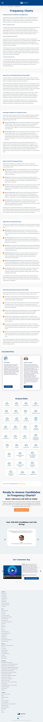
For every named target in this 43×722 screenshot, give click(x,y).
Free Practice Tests (4, 641)
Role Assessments (4, 610)
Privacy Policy (3, 708)
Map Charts (25, 438)
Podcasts (3, 690)
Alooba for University (5, 603)
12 (25, 547)
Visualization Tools (22, 474)
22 (20, 549)
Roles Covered (4, 656)
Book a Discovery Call (21, 510)
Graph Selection (15, 429)
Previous (4, 539)
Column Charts (16, 413)
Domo (36, 420)
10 (22, 547)
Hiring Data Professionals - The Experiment (9, 685)
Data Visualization (11, 6)
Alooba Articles (4, 688)
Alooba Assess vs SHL (5, 680)
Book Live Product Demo (5, 694)
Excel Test (3, 630)
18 (35, 547)
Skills (2, 6)
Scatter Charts (36, 447)
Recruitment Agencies (5, 686)
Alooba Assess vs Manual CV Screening (8, 675)
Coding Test (3, 623)
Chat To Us (3, 647)
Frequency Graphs (22, 483)
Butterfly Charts (35, 405)
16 (32, 547)
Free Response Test (5, 631)
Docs (2, 699)
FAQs (2, 710)
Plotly (7, 447)
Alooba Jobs (3, 606)
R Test (2, 628)
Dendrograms (26, 420)
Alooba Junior (3, 599)
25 (25, 549)
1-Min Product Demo (5, 700)
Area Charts (7, 405)
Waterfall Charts (33, 474)
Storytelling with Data (20, 456)
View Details (8, 386)
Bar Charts (16, 405)
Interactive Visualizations (36, 429)
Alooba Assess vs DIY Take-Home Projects (9, 682)
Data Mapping (17, 420)
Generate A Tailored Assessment (7, 645)
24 (24, 549)
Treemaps (9, 465)
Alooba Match (3, 595)
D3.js (25, 413)
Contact (2, 695)
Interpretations (6, 438)
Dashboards (7, 420)
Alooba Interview (4, 598)
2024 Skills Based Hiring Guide (6, 662)
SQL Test (3, 625)
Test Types (3, 613)
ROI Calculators (4, 683)
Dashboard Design (36, 413)
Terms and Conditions (5, 707)
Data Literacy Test (4, 618)
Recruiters (3, 655)
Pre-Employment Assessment (6, 617)
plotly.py (16, 447)
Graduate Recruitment (5, 653)
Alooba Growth (4, 596)
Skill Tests (3, 612)
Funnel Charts (6, 429)
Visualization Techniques (10, 474)
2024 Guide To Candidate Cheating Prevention (9, 667)
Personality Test (4, 638)
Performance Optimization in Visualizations (36, 438)
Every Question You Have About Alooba (8, 703)
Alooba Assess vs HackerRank (6, 678)
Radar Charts (26, 447)
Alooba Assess (4, 593)
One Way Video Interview (6, 633)
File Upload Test (4, 634)
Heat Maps (25, 429)
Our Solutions (3, 648)
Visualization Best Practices (20, 465)
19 (15, 549)
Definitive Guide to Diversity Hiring (7, 670)
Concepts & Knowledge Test (6, 621)
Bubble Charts (26, 405)
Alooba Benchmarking (5, 604)
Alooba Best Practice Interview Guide (8, 665)
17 (34, 547)
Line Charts (15, 438)
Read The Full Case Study (31, 578)
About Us (3, 712)
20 (17, 549)
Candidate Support (4, 697)
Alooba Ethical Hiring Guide (6, 673)
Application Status (4, 705)
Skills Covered (3, 658)
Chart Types (6, 413)
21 (19, 549)
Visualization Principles (32, 465)
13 (27, 547)
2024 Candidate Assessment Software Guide (9, 669)
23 (22, 549)
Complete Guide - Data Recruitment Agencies (9, 664)
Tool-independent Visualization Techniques (32, 456)
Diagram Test (3, 636)
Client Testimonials (4, 702)
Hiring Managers (4, 651)
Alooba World (3, 601)
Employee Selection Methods (6, 639)
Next (37, 539)
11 (24, 547)
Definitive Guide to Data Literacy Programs (9, 672)
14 (29, 547)
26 (27, 549)
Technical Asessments (5, 615)
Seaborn (9, 456)
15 (30, 547)
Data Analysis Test (4, 620)
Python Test (3, 626)
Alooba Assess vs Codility (6, 677)
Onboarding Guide (4, 650)
